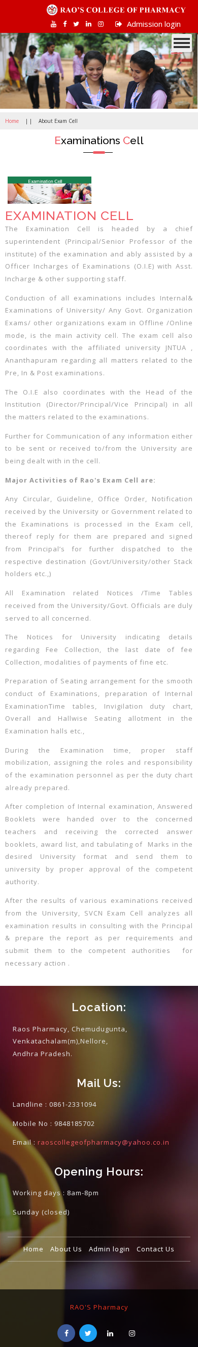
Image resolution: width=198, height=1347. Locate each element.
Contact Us (156, 1248)
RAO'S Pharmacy (99, 1307)
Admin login (109, 1248)
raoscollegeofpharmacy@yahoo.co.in (104, 1142)
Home (12, 120)
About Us (66, 1248)
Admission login (153, 24)
